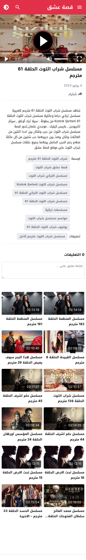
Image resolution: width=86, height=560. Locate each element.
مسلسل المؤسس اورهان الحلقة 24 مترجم (22, 436)
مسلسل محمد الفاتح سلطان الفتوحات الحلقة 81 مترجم (66, 516)
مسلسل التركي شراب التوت (48, 175)
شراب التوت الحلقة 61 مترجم (47, 158)
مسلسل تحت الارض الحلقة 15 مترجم (22, 475)
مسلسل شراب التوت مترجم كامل (42, 236)
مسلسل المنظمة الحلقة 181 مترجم (24, 321)
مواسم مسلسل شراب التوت (47, 218)
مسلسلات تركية (56, 210)
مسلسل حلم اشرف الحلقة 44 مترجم (64, 436)
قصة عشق (60, 7)
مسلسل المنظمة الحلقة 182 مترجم (66, 321)
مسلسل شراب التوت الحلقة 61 (46, 201)
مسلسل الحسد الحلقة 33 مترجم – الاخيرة (22, 513)
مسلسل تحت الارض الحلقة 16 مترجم (64, 475)
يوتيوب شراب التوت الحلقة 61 (47, 227)
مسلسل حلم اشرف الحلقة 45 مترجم (22, 398)
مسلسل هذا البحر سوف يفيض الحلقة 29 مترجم (23, 359)
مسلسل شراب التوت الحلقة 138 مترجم (68, 398)
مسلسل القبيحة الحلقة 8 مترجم (65, 359)
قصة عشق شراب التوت (51, 167)
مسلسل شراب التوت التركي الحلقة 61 (41, 192)
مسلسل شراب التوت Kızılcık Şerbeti (42, 184)
